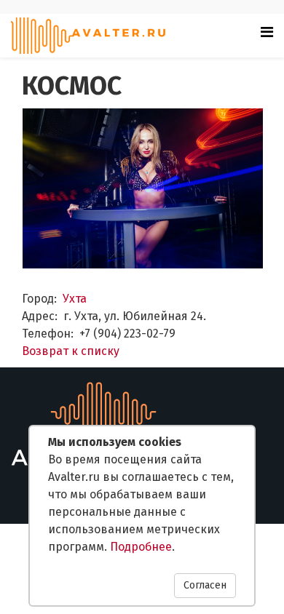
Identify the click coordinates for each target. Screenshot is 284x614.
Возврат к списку (70, 351)
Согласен (205, 585)
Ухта (75, 299)
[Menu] (267, 32)
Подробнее (141, 547)
